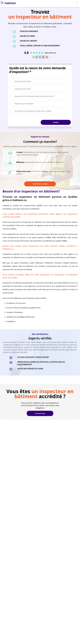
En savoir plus (40, 413)
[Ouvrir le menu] (77, 3)
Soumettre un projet (40, 184)
